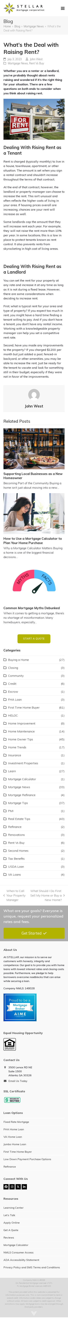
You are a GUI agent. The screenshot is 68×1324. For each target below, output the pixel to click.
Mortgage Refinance (21, 795)
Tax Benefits (16, 859)
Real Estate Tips (19, 819)
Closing (13, 668)
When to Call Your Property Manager (14, 895)
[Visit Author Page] (34, 394)
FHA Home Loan (13, 1129)
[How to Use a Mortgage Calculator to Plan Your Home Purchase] (34, 513)
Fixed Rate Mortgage (16, 1121)
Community (16, 676)
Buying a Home (18, 660)
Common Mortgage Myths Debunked (31, 608)
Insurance (14, 755)
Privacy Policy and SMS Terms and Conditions (31, 1267)
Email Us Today (17, 1081)
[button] (63, 8)
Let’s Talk (9, 1215)
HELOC (13, 715)
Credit (12, 684)
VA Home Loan (12, 1136)
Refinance (14, 827)
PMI (11, 811)
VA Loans (14, 874)
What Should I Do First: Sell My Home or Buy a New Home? (45, 895)
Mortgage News (18, 63)
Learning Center (13, 1207)
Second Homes (18, 851)
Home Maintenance (21, 731)
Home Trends (17, 747)
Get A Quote (10, 1230)
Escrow (13, 691)
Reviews (8, 1237)
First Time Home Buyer (24, 707)
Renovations (16, 835)
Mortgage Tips (18, 803)
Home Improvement (21, 723)
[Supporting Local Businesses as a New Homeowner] (34, 448)
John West (36, 59)
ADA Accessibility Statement (21, 1260)
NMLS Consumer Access (18, 1252)
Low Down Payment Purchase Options (27, 1159)
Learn (12, 771)
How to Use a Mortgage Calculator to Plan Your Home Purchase (32, 541)
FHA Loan (15, 699)
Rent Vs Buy (36, 63)
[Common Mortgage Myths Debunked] (34, 583)
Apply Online (11, 1222)
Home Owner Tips (20, 739)
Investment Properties (23, 763)
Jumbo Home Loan (14, 1144)
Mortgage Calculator (22, 779)
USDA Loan (16, 866)
